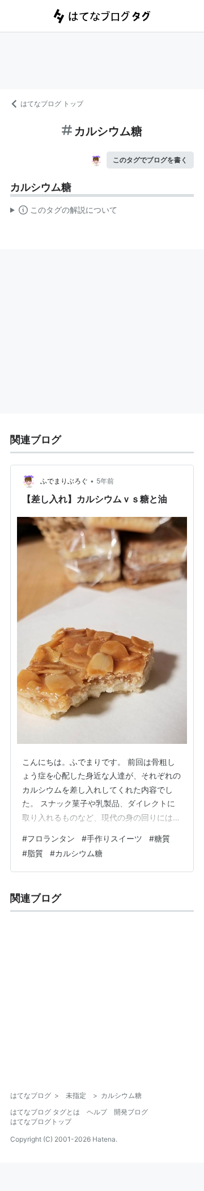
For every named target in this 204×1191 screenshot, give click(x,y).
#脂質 (32, 853)
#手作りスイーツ (112, 838)
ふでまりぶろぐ (64, 481)
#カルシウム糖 (76, 853)
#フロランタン (48, 838)
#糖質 (159, 838)
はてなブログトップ (40, 1121)
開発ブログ (131, 1112)
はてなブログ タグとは (45, 1112)
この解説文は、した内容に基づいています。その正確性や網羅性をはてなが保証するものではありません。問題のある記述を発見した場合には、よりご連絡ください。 (63, 212)
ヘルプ (97, 1112)
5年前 (105, 481)
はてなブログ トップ (51, 103)
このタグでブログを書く (150, 159)
